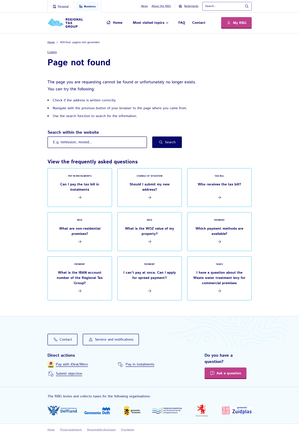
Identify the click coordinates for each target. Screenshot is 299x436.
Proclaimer (127, 430)
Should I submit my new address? (150, 187)
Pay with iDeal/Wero (72, 364)
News (144, 6)
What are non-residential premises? (79, 231)
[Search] (247, 6)
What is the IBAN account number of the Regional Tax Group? (80, 278)
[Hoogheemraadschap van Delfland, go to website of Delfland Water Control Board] (62, 411)
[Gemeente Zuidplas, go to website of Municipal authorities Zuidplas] (237, 410)
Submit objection (69, 373)
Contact (198, 22)
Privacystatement (71, 430)
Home (117, 22)
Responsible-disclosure (101, 430)
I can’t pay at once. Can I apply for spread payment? (149, 275)
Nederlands (191, 6)
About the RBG (161, 6)
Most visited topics (148, 22)
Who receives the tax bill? (219, 184)
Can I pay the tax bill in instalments (79, 187)
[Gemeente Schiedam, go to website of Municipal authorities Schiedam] (132, 410)
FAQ (181, 22)
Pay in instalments (140, 364)
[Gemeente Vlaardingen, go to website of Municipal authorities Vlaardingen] (202, 410)
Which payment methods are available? (219, 231)
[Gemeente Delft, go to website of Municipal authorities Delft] (97, 410)
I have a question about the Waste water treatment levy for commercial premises (219, 278)
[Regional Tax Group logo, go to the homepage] (66, 23)
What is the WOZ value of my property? (149, 231)
